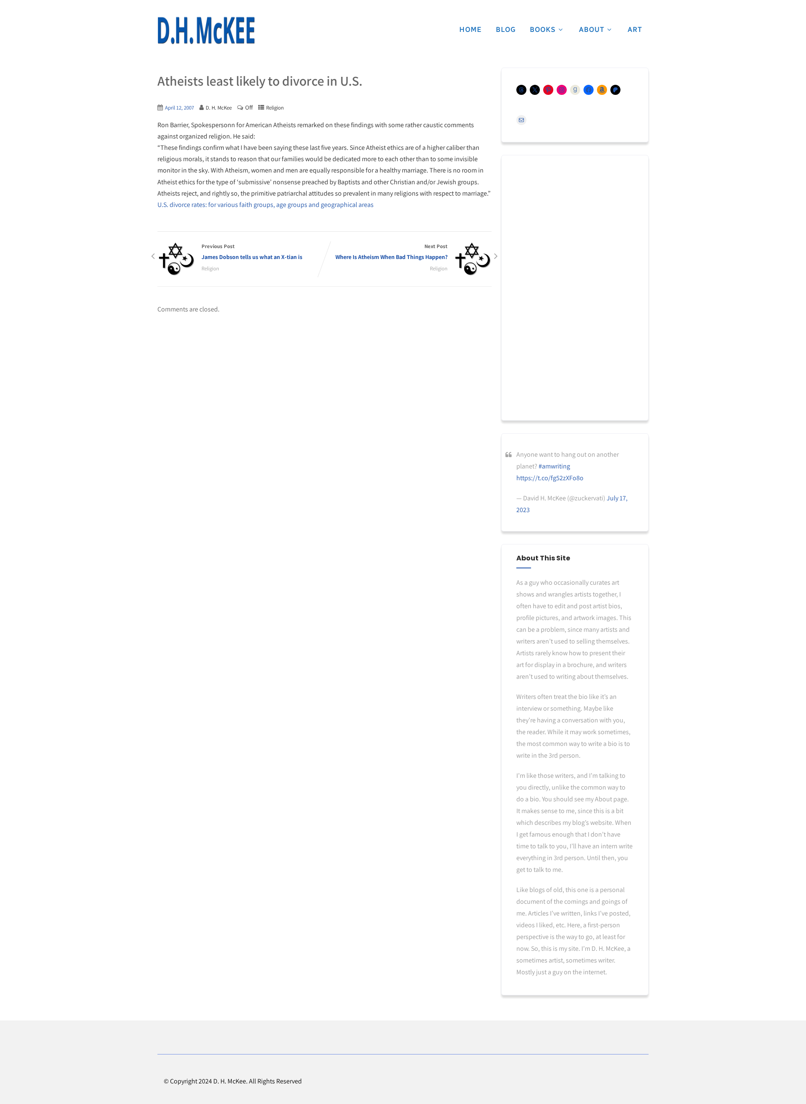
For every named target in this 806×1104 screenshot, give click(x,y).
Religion (275, 107)
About (591, 29)
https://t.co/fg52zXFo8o (550, 478)
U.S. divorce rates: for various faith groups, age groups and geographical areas (265, 204)
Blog (506, 29)
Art (635, 29)
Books (543, 29)
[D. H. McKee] (206, 30)
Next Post (391, 252)
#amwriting (554, 466)
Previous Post (252, 252)
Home (470, 29)
